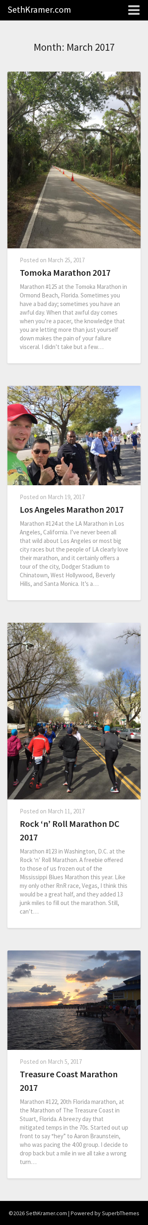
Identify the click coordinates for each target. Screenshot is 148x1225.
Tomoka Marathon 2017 (65, 272)
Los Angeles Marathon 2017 (72, 509)
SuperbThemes (120, 1213)
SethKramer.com (39, 9)
